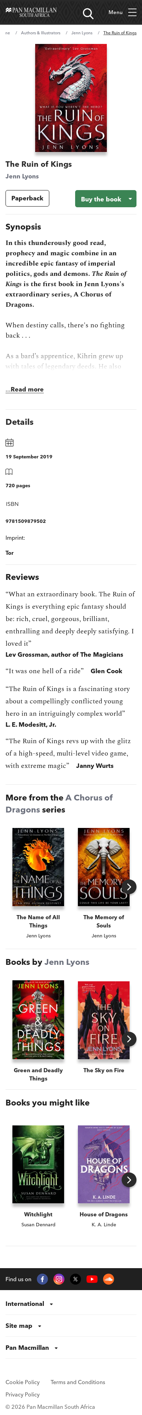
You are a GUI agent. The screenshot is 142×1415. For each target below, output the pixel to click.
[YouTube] (92, 1279)
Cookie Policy (23, 1382)
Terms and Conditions (78, 1382)
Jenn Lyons (81, 32)
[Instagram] (58, 1279)
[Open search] (88, 13)
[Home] (31, 12)
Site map (19, 1326)
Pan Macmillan (27, 1348)
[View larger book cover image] (71, 98)
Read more (27, 389)
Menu (116, 12)
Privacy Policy (23, 1394)
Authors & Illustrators (40, 32)
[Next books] (129, 886)
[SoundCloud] (108, 1279)
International (25, 1304)
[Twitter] (75, 1279)
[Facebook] (42, 1279)
